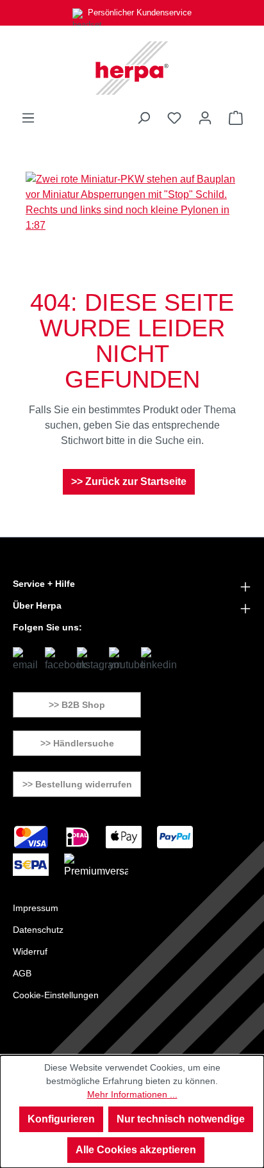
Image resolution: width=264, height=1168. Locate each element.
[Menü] (28, 118)
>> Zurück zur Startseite (128, 481)
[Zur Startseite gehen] (132, 68)
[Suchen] (143, 118)
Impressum (35, 908)
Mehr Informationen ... (132, 1094)
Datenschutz (38, 930)
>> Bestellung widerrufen (77, 784)
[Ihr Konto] (205, 118)
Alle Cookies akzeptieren (136, 1149)
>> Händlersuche (77, 743)
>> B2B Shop (77, 705)
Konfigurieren (61, 1119)
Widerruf (30, 951)
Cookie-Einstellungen (56, 995)
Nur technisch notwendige (181, 1119)
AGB (22, 973)
